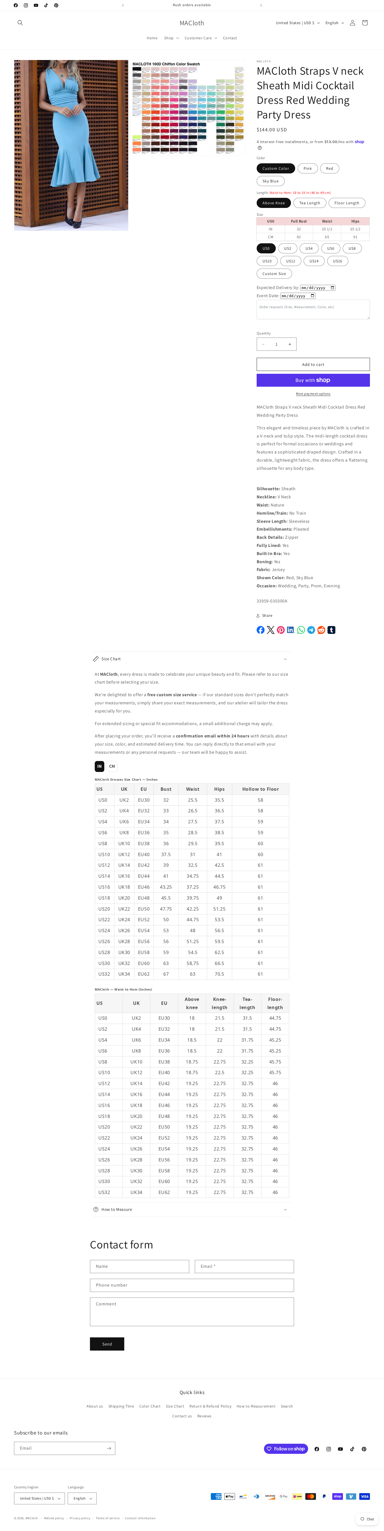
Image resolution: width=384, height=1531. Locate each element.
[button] (20, 23)
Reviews (204, 1415)
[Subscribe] (109, 1448)
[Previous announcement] (123, 5)
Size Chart (175, 1406)
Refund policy (54, 1518)
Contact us (182, 1415)
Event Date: (268, 296)
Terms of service (107, 1518)
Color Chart (150, 1406)
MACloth (32, 1518)
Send (107, 1344)
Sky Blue (271, 181)
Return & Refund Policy (210, 1406)
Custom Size (274, 273)
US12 (290, 260)
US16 (337, 260)
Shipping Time (121, 1406)
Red (329, 168)
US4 (309, 248)
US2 (288, 248)
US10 (267, 260)
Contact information (140, 1518)
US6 (331, 248)
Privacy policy (80, 1518)
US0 (266, 248)
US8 (352, 248)
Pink (308, 168)
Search (287, 1406)
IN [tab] (99, 766)
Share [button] (267, 615)
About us (95, 1406)
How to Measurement (256, 1406)
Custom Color (276, 168)
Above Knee (274, 202)
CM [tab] (112, 766)
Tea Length (309, 202)
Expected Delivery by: (278, 287)
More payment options (313, 393)
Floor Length (347, 202)
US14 (314, 260)
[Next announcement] (261, 5)
